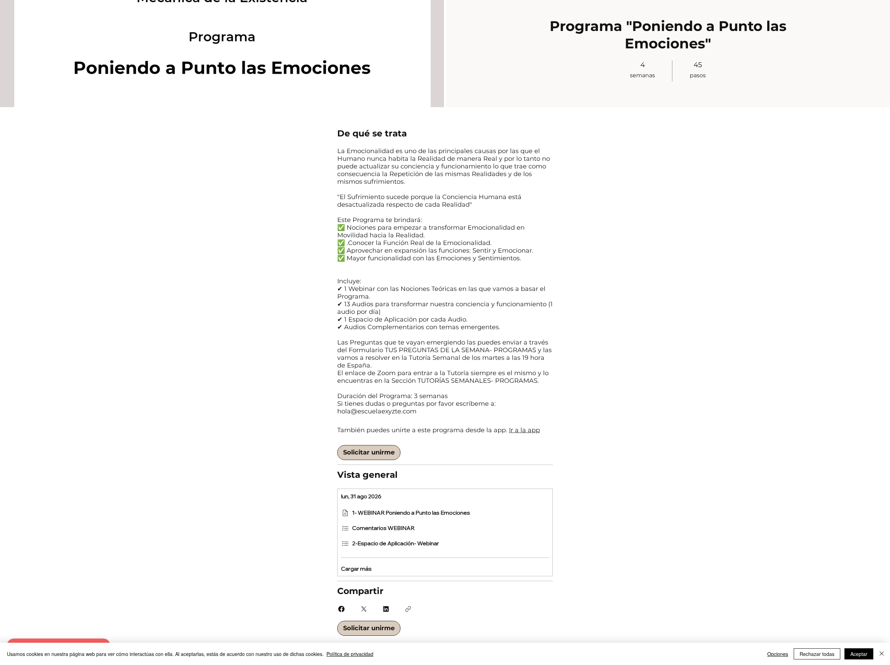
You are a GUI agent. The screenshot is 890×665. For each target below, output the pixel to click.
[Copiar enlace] (408, 609)
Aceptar (858, 653)
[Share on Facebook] (341, 609)
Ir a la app (524, 430)
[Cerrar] (881, 653)
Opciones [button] (777, 653)
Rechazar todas (817, 653)
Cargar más (356, 568)
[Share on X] (363, 609)
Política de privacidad (349, 653)
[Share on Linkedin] (386, 609)
